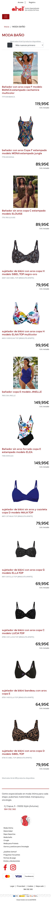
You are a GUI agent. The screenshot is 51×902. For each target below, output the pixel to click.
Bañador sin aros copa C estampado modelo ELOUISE (24, 212)
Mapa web (40, 886)
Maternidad (8, 831)
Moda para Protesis (11, 843)
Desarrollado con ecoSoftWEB (26, 900)
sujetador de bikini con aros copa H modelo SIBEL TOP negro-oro (23, 272)
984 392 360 (10, 809)
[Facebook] (5, 867)
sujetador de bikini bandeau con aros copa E (24, 692)
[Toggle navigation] (5, 16)
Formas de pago (10, 858)
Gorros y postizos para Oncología (16, 846)
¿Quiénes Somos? (10, 851)
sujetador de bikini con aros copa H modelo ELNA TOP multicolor (23, 332)
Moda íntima (8, 828)
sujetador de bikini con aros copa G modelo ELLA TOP (23, 571)
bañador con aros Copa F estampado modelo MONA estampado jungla (24, 151)
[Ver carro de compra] (48, 16)
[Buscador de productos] (44, 16)
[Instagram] (13, 867)
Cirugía (6, 840)
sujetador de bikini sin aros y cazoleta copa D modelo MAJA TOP (24, 510)
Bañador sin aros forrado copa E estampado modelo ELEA (21, 450)
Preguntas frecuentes (12, 855)
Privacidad (21, 886)
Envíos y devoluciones (12, 861)
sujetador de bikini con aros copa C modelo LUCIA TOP (23, 631)
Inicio (6, 26)
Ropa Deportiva (9, 834)
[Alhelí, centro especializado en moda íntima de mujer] (25, 8)
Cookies (30, 886)
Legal (12, 886)
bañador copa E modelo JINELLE (22, 391)
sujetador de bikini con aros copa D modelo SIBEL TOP (23, 752)
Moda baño (8, 837)
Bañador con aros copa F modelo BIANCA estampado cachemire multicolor (22, 90)
